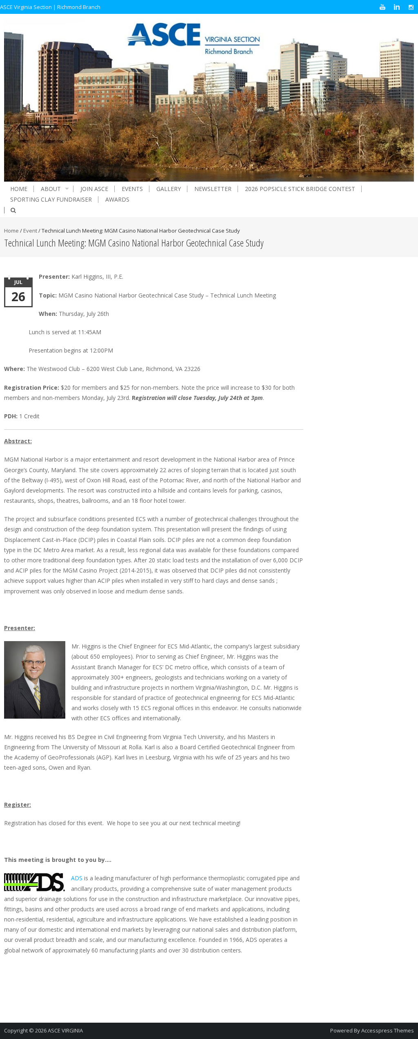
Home (18, 189)
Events (132, 189)
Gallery (168, 189)
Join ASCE (94, 189)
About (51, 189)
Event (30, 230)
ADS (76, 878)
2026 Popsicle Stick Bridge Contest (300, 189)
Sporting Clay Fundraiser (51, 199)
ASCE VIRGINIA (65, 1030)
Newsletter (212, 189)
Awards (117, 199)
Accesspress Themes (387, 1030)
